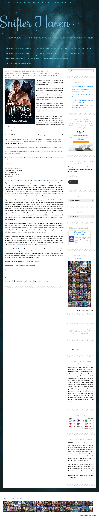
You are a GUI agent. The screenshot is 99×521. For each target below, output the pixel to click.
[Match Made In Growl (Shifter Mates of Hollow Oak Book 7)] (70, 293)
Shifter (7, 75)
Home (8, 2)
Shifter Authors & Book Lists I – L (77, 48)
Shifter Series (52, 75)
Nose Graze (91, 520)
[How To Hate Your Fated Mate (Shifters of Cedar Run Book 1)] (78, 304)
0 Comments (22, 77)
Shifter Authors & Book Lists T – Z (78, 53)
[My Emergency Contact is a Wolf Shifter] (70, 304)
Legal (36, 2)
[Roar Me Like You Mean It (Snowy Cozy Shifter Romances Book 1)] (81, 264)
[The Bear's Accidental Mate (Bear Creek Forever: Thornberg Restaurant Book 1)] (74, 281)
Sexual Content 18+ (52, 73)
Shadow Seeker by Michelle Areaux (82, 86)
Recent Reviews (75, 259)
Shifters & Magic (11, 77)
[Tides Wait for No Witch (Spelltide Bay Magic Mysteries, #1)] (74, 304)
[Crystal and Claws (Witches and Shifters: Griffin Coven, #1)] (74, 270)
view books (87, 244)
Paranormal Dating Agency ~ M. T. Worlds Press (23, 58)
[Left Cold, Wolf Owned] (85, 298)
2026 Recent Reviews (12, 498)
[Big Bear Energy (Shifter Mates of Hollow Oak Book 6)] (74, 275)
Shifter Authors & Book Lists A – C (19, 48)
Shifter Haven (35, 22)
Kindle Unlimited (38, 73)
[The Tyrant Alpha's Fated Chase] (74, 264)
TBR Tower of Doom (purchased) (56, 58)
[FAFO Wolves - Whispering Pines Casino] (89, 270)
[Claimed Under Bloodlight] (81, 281)
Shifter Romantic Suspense (36, 75)
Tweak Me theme (82, 520)
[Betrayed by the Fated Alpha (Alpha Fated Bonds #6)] (85, 293)
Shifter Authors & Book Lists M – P (19, 53)
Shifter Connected (18, 75)
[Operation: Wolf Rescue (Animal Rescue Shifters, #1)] (81, 269)
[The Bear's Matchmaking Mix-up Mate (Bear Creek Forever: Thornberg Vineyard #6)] (89, 264)
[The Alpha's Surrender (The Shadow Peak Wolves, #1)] (89, 275)
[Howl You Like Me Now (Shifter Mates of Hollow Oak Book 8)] (89, 298)
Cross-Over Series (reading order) (18, 63)
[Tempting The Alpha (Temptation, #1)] (70, 264)
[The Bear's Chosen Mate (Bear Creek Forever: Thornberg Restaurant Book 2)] (74, 298)
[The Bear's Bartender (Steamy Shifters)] (78, 298)
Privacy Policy (63, 2)
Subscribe (73, 182)
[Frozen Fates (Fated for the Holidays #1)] (89, 293)
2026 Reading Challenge (79, 233)
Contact (47, 2)
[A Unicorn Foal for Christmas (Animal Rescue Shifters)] (85, 269)
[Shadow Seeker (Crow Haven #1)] (89, 304)
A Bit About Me (22, 2)
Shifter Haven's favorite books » (85, 310)
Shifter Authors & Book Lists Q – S (48, 53)
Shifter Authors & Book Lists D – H (48, 48)
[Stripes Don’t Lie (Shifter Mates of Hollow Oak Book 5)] (78, 269)
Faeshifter (26, 73)
